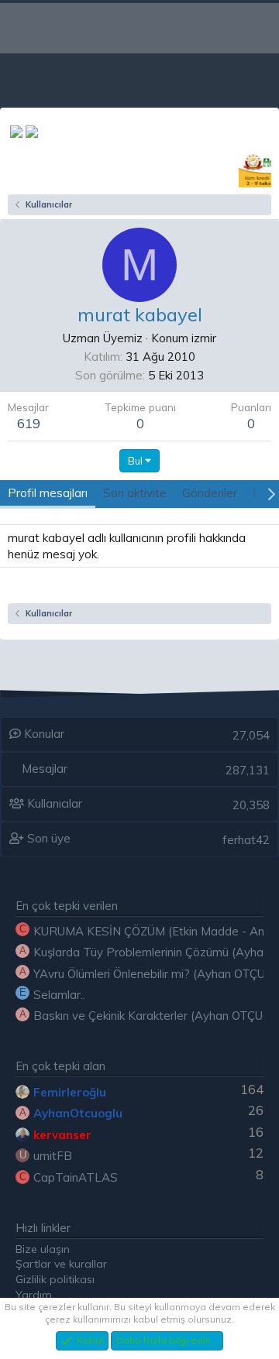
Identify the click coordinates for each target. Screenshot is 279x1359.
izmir (203, 338)
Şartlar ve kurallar (61, 1264)
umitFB (52, 1155)
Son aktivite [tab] (135, 493)
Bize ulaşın (43, 1249)
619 (28, 423)
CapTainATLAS (75, 1177)
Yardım (34, 1295)
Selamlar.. (59, 994)
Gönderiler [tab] (209, 493)
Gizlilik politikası (55, 1279)
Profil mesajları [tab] (48, 493)
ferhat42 (246, 839)
